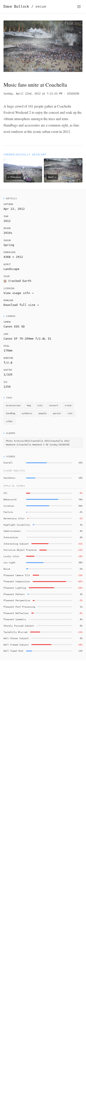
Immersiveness (12, 531)
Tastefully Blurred (15, 632)
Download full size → (21, 305)
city (40, 405)
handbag (10, 413)
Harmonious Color (14, 518)
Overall (8, 462)
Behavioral (10, 499)
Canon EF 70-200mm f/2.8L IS (27, 338)
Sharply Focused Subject (19, 625)
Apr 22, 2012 (14, 208)
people (43, 413)
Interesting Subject (16, 543)
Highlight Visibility (17, 524)
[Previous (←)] (11, 47)
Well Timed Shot (13, 650)
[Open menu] (78, 6)
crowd (68, 405)
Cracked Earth (19, 281)
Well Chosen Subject (16, 638)
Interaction (11, 537)
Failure (8, 512)
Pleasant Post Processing (19, 606)
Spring (9, 245)
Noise (7, 568)
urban (9, 421)
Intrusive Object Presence (20, 550)
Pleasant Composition (17, 581)
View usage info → (19, 293)
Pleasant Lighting (15, 587)
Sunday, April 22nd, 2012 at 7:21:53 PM (33, 93)
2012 (7, 221)
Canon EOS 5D (14, 326)
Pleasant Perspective (17, 600)
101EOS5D (73, 93)
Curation (9, 505)
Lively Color (11, 556)
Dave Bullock (25, 6)
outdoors (27, 413)
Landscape (11, 269)
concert (53, 405)
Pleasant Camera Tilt (17, 575)
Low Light (9, 562)
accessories (13, 405)
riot (70, 413)
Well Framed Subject (16, 644)
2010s (8, 232)
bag (29, 405)
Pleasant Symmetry (15, 619)
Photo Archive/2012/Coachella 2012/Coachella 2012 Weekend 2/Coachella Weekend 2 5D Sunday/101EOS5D (37, 442)
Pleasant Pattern (14, 594)
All (5, 493)
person (57, 413)
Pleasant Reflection (16, 613)
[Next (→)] (74, 47)
